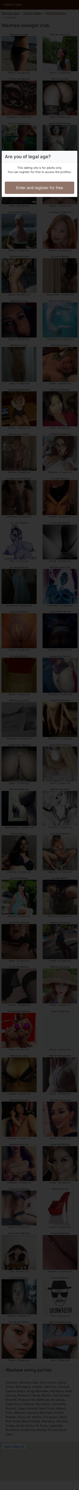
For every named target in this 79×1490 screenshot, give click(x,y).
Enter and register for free (39, 187)
